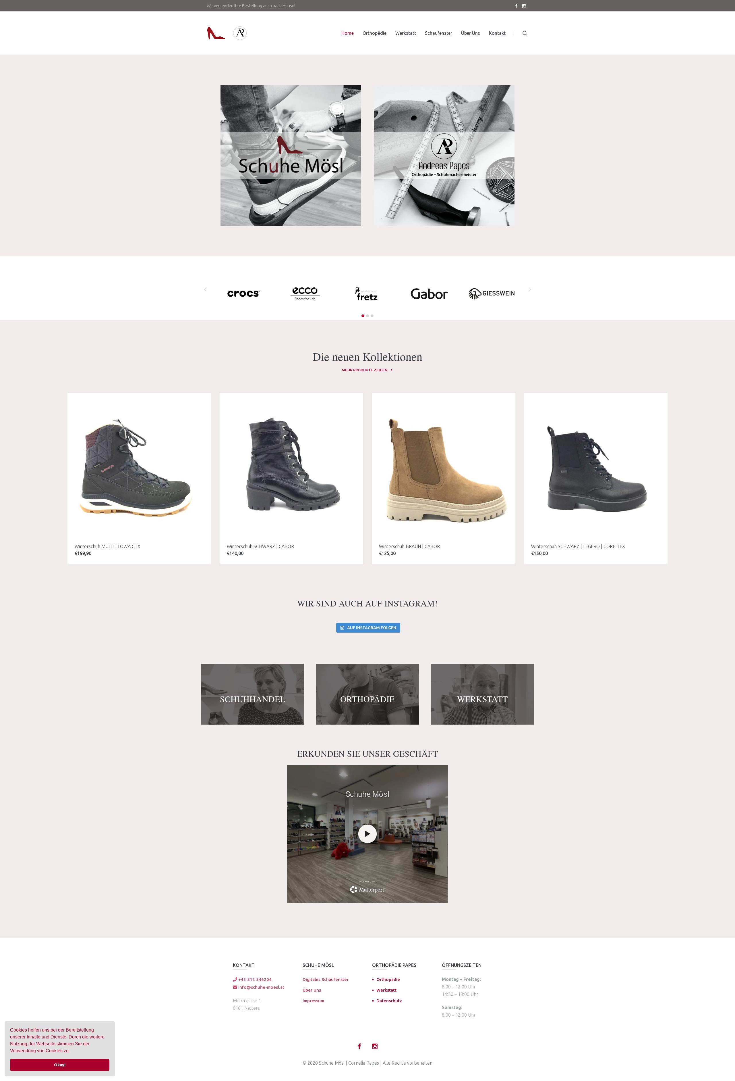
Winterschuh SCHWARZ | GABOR (260, 546)
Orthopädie (388, 979)
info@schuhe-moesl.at (260, 987)
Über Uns (312, 990)
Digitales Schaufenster (326, 979)
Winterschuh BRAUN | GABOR (409, 546)
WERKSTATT (482, 698)
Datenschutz (389, 1000)
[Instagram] (524, 6)
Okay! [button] (59, 1065)
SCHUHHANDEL (252, 698)
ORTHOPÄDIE (367, 698)
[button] (72, 1051)
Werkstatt (386, 990)
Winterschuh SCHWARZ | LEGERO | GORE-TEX (578, 546)
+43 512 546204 (254, 979)
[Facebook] (516, 6)
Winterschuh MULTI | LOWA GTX (107, 546)
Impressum (313, 1000)
